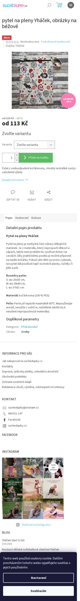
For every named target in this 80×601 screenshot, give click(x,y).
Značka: (15, 46)
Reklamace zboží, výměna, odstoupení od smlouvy (33, 387)
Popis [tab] (9, 218)
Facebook (14, 420)
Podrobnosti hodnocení (55, 42)
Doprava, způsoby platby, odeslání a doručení (30, 372)
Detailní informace (13, 180)
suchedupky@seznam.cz (23, 408)
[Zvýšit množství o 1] (17, 155)
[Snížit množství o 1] (17, 160)
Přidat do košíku (38, 158)
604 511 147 (15, 414)
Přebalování (29, 327)
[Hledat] (49, 5)
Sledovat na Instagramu (36, 525)
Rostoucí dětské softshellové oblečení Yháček (30, 550)
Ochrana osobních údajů (16, 382)
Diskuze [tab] (36, 218)
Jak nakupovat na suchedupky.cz (22, 361)
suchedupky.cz (17, 426)
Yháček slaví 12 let (13, 540)
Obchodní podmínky (14, 377)
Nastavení (38, 578)
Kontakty (7, 366)
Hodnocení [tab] (22, 218)
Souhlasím (38, 591)
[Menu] (71, 5)
